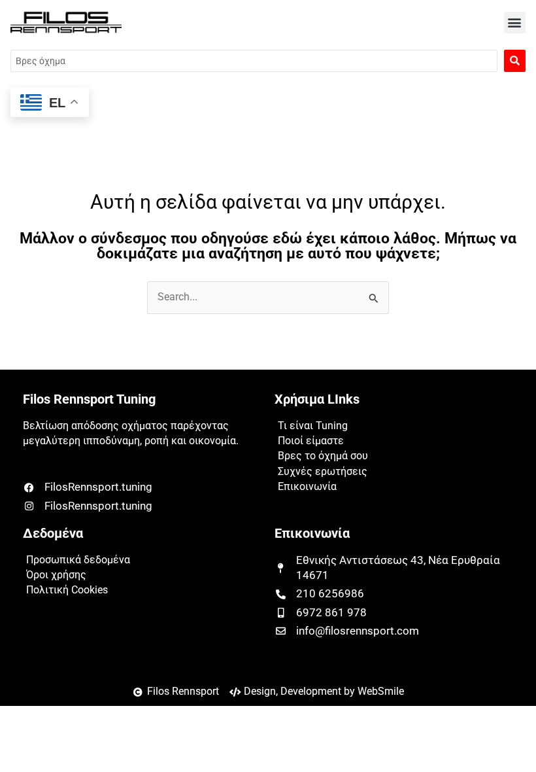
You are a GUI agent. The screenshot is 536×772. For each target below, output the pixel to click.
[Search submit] (515, 61)
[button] (515, 22)
